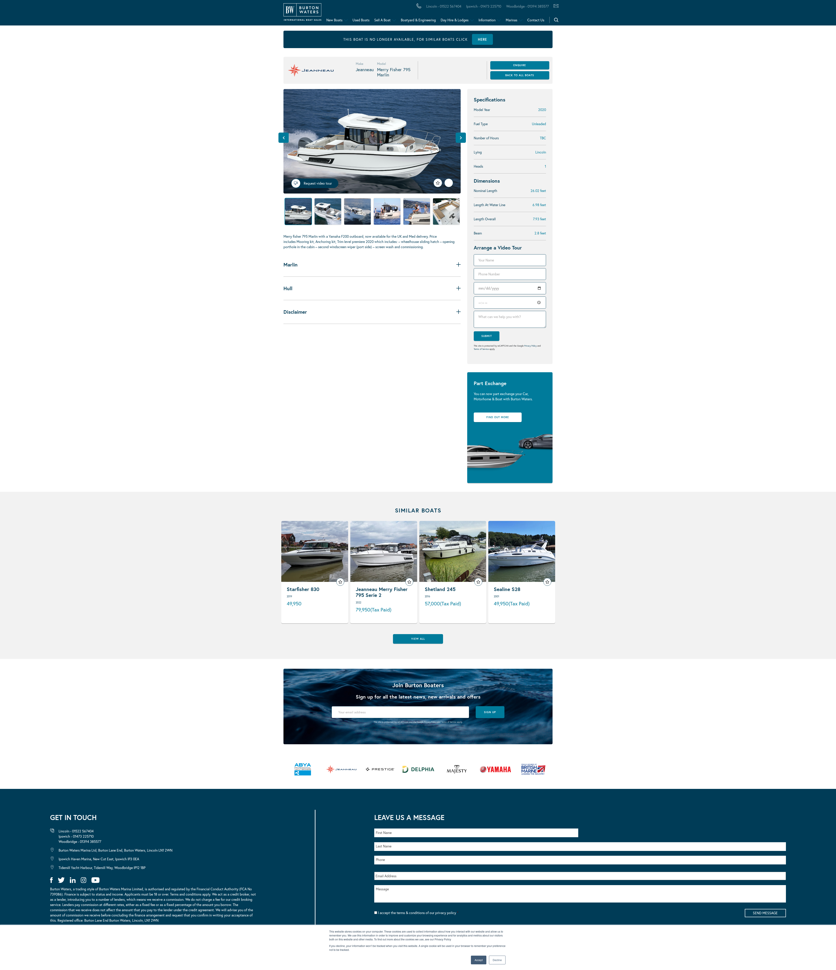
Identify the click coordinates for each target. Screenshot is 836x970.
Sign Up (490, 712)
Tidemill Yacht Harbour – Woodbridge (205, 13)
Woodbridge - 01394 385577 (527, 6)
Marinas (511, 20)
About (24, 13)
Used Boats (360, 20)
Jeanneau (137, 13)
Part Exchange (114, 13)
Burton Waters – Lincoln (47, 13)
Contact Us (535, 20)
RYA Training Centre (220, 13)
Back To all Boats (519, 75)
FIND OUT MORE (497, 417)
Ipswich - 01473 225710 (483, 6)
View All (418, 638)
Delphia (239, 13)
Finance (102, 13)
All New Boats (34, 13)
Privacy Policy (530, 345)
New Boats (334, 20)
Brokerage (70, 13)
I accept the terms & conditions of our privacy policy (418, 912)
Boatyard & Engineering (418, 20)
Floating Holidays (98, 13)
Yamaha (135, 13)
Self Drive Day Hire (39, 13)
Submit (486, 336)
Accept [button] (479, 960)
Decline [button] (497, 960)
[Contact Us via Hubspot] (554, 6)
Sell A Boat (382, 20)
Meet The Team (62, 13)
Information (487, 20)
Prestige (173, 13)
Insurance (170, 13)
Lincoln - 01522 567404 (443, 6)
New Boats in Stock (89, 13)
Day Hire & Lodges (455, 20)
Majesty (206, 13)
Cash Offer (30, 13)
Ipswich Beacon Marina (119, 13)
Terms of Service (481, 349)
